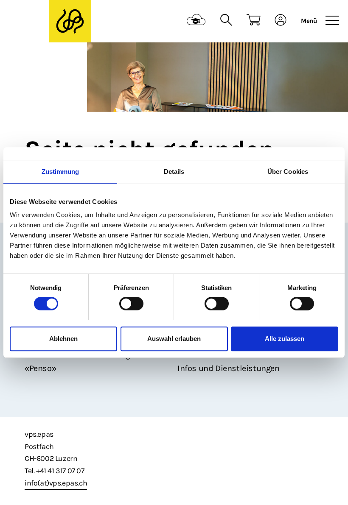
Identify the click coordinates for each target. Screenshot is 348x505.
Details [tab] (174, 171)
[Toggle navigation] (332, 21)
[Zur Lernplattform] (196, 21)
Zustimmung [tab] (60, 171)
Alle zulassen (284, 338)
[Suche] (226, 21)
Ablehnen (63, 338)
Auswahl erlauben (174, 338)
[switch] (131, 303)
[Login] (281, 21)
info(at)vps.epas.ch (56, 483)
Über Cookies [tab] (287, 171)
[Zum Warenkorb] (254, 21)
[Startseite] (70, 21)
